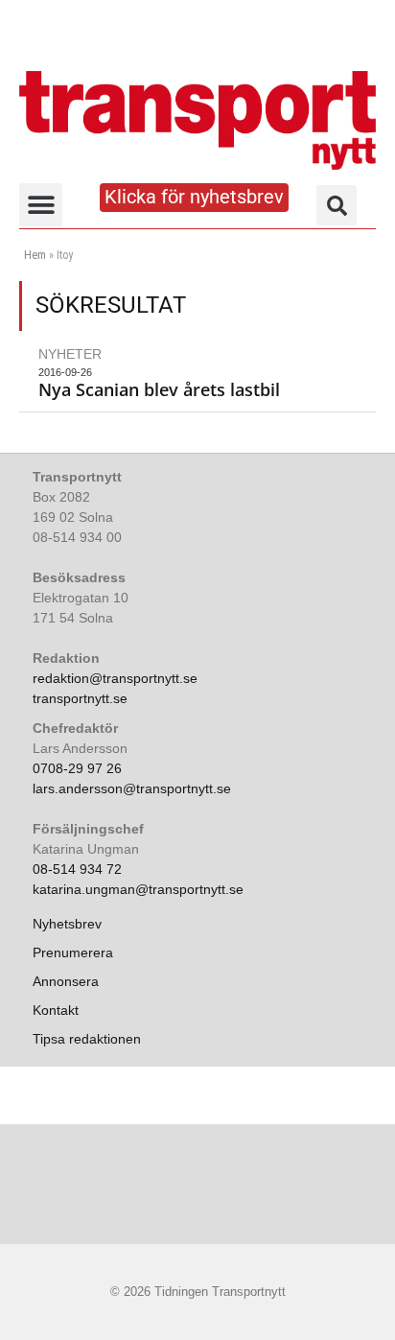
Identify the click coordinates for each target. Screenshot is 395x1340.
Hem (35, 255)
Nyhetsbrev (67, 923)
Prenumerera (73, 952)
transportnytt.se (80, 698)
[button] (40, 204)
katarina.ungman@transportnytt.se (138, 889)
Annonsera (66, 981)
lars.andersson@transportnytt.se (132, 788)
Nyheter (70, 354)
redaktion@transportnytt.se (115, 678)
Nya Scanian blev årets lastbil (159, 389)
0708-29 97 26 (77, 768)
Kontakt (56, 1010)
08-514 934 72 (77, 869)
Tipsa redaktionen (87, 1038)
